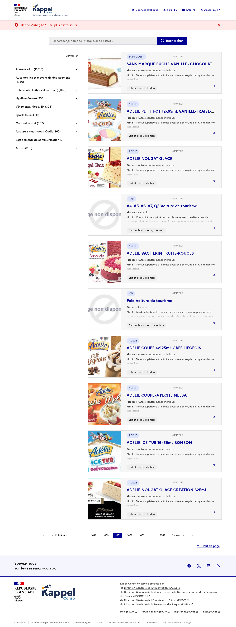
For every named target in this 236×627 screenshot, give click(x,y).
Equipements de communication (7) (39, 140)
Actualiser (72, 56)
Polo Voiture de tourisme (149, 300)
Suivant (176, 535)
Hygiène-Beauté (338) (30, 98)
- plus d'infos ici (63, 25)
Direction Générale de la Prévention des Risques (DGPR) (157, 604)
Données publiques (147, 10)
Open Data (151, 622)
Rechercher (174, 40)
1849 (162, 535)
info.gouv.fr (127, 612)
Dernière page (192, 535)
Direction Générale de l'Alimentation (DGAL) (150, 588)
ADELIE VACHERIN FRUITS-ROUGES (160, 253)
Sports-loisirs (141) (27, 115)
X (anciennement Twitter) (198, 565)
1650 (105, 535)
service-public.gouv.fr (154, 612)
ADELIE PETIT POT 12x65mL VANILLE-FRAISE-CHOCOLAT (180, 111)
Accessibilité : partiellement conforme (50, 622)
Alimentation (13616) (29, 69)
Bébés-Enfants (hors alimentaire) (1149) (41, 90)
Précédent (61, 535)
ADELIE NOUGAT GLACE (149, 159)
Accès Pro (210, 10)
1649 (93, 535)
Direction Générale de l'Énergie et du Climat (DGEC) (155, 600)
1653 (141, 535)
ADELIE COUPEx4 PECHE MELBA (157, 395)
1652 (129, 535)
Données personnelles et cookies (124, 622)
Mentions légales (83, 622)
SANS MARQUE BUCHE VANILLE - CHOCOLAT (169, 64)
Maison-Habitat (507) (30, 123)
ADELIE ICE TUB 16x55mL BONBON (159, 442)
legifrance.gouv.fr (184, 612)
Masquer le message (219, 25)
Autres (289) (24, 148)
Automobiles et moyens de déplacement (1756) (43, 79)
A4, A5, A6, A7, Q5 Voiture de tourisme (162, 206)
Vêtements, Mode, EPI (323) (34, 106)
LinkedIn (208, 565)
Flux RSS (172, 10)
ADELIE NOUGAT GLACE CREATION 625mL (167, 490)
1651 (117, 535)
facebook (189, 565)
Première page (44, 535)
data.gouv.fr (210, 612)
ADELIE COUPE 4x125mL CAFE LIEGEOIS (164, 348)
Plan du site (20, 622)
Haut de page (210, 546)
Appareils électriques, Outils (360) (38, 131)
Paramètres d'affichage (179, 622)
